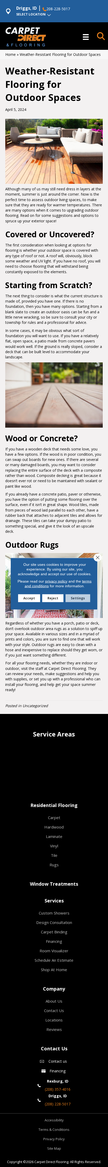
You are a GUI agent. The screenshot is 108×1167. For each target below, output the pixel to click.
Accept (29, 598)
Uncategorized (35, 705)
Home (10, 54)
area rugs (54, 628)
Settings (78, 598)
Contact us (57, 1061)
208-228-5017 (58, 9)
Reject (52, 598)
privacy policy (56, 581)
